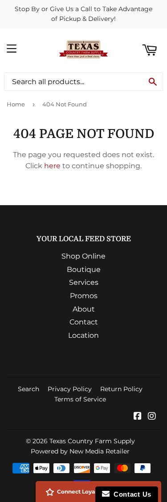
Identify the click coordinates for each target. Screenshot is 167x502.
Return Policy (121, 389)
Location (83, 335)
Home (16, 104)
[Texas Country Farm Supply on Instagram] (152, 417)
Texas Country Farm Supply (92, 441)
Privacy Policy (70, 389)
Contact (83, 322)
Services (83, 282)
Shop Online (83, 256)
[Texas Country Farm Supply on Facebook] (138, 417)
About (84, 309)
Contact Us (130, 494)
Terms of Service (80, 399)
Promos (84, 295)
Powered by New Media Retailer (80, 451)
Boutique (84, 269)
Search (28, 389)
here (52, 166)
